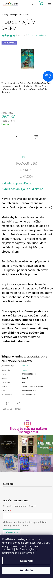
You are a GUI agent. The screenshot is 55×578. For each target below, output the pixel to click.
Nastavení (26, 560)
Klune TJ (25, 365)
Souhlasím (26, 570)
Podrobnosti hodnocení (37, 35)
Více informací (26, 553)
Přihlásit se (12, 532)
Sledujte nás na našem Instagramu (28, 430)
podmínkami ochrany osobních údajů (25, 524)
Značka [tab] (26, 176)
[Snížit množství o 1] (16, 136)
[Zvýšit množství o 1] (3, 136)
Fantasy (25, 370)
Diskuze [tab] (26, 170)
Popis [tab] (26, 157)
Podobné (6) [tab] (26, 163)
